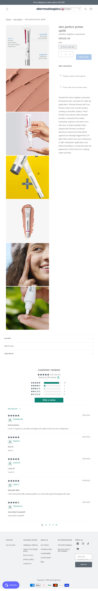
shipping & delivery (30, 545)
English (67, 9)
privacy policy (28, 559)
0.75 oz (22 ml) (67, 47)
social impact (46, 558)
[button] (7, 9)
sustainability (46, 553)
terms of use (28, 555)
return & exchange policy (30, 550)
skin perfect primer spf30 (35, 19)
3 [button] (49, 525)
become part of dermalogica (64, 550)
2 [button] (45, 525)
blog (42, 562)
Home (8, 19)
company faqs (46, 549)
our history (45, 545)
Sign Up (84, 564)
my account (10, 545)
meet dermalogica (65, 545)
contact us (27, 563)
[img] (13, 416)
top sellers (18, 19)
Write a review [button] (49, 400)
